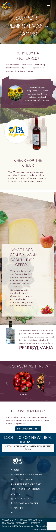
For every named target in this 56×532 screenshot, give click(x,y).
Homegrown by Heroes (27, 474)
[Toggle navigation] (48, 5)
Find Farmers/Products (27, 489)
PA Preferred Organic (26, 484)
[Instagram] (12, 513)
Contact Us (21, 498)
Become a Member (25, 503)
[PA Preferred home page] (7, 5)
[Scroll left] (7, 384)
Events (15, 493)
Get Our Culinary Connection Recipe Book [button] (28, 448)
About (15, 470)
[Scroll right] (49, 384)
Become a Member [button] (28, 428)
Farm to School (21, 479)
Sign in (18, 508)
